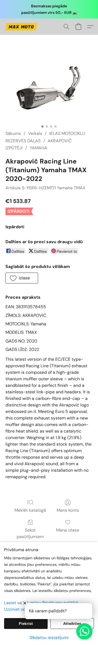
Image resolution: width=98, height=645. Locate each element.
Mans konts (68, 510)
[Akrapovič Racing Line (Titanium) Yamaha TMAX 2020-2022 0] (49, 89)
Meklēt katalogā (30, 510)
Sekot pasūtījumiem (30, 533)
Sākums (13, 133)
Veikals (35, 133)
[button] (21, 26)
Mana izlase (67, 530)
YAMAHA (38, 148)
